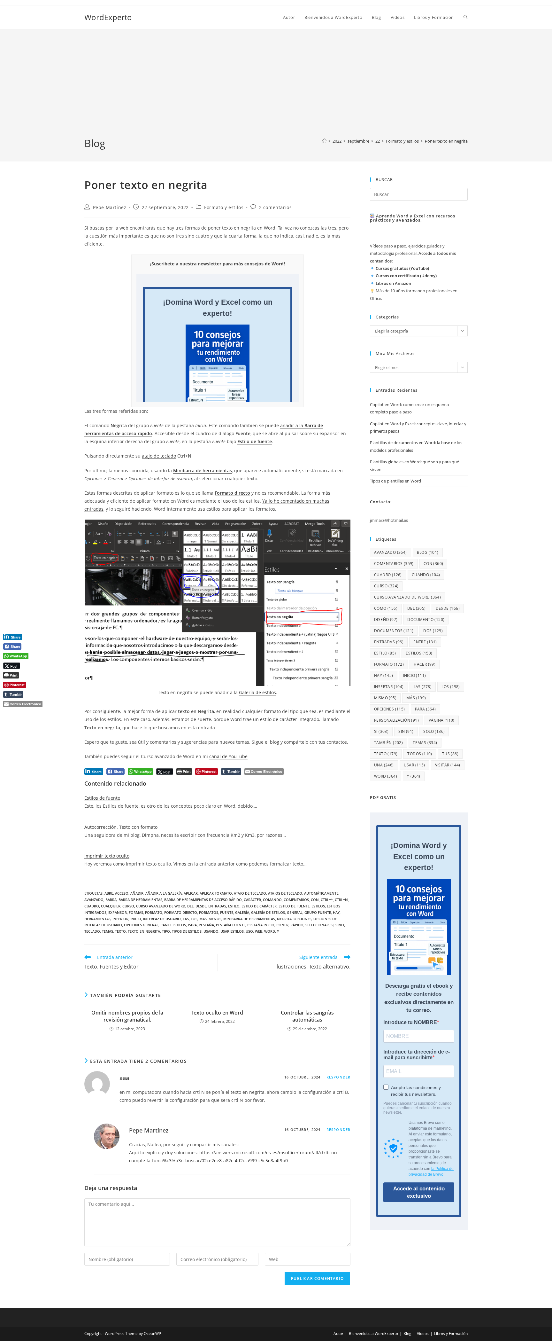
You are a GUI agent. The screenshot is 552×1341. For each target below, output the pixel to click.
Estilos (318, 906)
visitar (447, 765)
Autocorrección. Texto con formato (120, 827)
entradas (217, 906)
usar (414, 765)
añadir (136, 893)
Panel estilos (173, 924)
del (190, 906)
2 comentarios (275, 207)
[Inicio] (324, 141)
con (315, 899)
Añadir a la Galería (163, 893)
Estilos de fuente (102, 798)
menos (215, 918)
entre (425, 642)
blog (428, 552)
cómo (385, 608)
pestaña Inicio (260, 924)
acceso (121, 893)
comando (272, 899)
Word (269, 931)
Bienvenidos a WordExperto (373, 1333)
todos (419, 754)
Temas (107, 931)
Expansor (117, 912)
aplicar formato (216, 893)
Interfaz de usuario (162, 918)
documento (425, 619)
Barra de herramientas (140, 899)
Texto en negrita (144, 931)
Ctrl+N (341, 899)
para (192, 924)
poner (282, 924)
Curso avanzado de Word (160, 906)
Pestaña (206, 924)
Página (442, 720)
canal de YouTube (228, 756)
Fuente (226, 912)
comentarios (296, 899)
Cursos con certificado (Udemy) (406, 275)
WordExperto (108, 17)
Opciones (302, 918)
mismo (385, 698)
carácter (252, 899)
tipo (166, 931)
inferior (120, 918)
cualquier (110, 906)
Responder (338, 1077)
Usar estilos (232, 931)
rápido (296, 924)
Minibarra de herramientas (202, 470)
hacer (424, 664)
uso (249, 931)
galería (242, 912)
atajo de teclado (159, 456)
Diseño (385, 619)
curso (128, 906)
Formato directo (232, 493)
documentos (393, 630)
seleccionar (317, 924)
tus (450, 754)
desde (200, 906)
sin (405, 731)
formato (153, 912)
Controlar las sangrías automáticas (307, 1016)
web (258, 931)
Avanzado (93, 899)
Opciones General (141, 924)
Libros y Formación (451, 1333)
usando (210, 931)
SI (332, 924)
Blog (407, 1333)
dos (433, 630)
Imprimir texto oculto (106, 856)
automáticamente (321, 893)
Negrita (284, 918)
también (388, 742)
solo (434, 731)
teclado (92, 931)
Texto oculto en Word (217, 1012)
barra (111, 899)
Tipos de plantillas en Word (395, 481)
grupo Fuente (317, 912)
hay (336, 912)
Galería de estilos (257, 692)
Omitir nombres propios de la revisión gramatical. (127, 1016)
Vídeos (423, 1333)
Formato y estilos (223, 207)
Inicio (135, 918)
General (295, 912)
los (194, 918)
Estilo (234, 906)
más (203, 918)
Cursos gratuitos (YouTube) (402, 268)
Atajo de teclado (250, 893)
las (186, 918)
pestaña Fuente (230, 924)
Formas (136, 912)
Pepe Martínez (109, 207)
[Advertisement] (276, 88)
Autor (338, 1333)
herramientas (97, 918)
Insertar (389, 686)
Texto (120, 931)
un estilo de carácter (274, 719)
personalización (396, 720)
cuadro (91, 906)
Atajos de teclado (285, 893)
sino (339, 924)
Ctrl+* (327, 899)
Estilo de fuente (294, 906)
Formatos (208, 912)
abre (108, 893)
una (384, 765)
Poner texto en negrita (446, 141)
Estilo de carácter (259, 906)
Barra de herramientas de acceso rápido (203, 899)
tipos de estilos (187, 931)
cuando (426, 574)
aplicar (191, 893)
